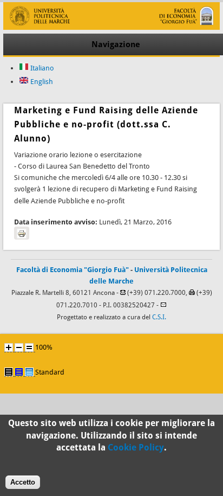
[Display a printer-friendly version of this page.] (21, 233)
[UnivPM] (111, 27)
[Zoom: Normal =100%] (29, 347)
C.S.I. (159, 317)
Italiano (41, 68)
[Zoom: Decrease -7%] (19, 347)
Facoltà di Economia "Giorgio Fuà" (72, 270)
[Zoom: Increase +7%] (8, 347)
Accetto (22, 482)
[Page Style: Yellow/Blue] (19, 372)
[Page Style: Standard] (29, 372)
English (41, 82)
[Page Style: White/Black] (8, 372)
